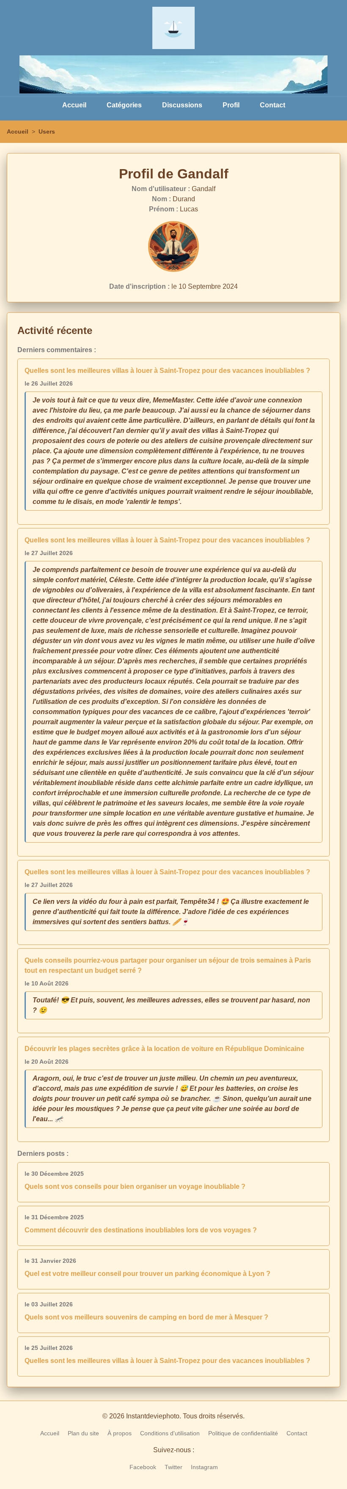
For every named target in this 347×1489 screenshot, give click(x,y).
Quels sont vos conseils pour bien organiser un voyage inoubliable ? (135, 1186)
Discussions (182, 105)
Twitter (173, 1467)
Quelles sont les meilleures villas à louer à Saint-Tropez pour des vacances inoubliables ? (167, 370)
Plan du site (83, 1433)
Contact (272, 105)
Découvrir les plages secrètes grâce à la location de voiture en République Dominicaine (164, 1048)
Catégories (124, 105)
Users (47, 131)
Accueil (74, 105)
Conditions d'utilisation (170, 1433)
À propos (119, 1433)
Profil (231, 105)
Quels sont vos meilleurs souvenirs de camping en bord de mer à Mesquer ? (146, 1317)
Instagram (204, 1467)
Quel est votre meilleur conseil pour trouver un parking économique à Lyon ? (147, 1273)
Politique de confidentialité (243, 1433)
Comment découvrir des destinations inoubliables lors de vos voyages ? (141, 1230)
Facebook (142, 1467)
